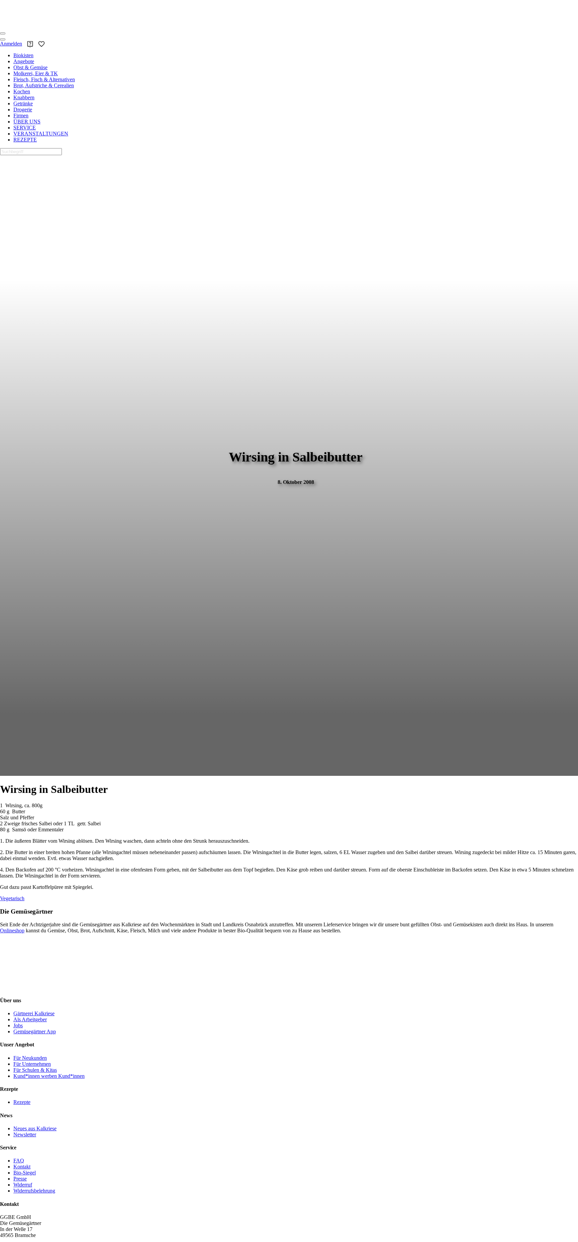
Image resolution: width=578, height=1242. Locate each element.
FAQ (18, 1160)
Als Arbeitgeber (30, 1019)
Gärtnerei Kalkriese (34, 1013)
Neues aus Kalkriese (35, 1128)
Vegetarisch (12, 898)
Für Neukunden (30, 1058)
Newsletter (24, 1134)
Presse (20, 1178)
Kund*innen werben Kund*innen (49, 1076)
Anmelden (11, 43)
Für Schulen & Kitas (35, 1070)
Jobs (18, 1025)
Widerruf (22, 1184)
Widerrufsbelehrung (34, 1191)
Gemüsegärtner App (34, 1031)
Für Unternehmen (32, 1064)
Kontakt (21, 1166)
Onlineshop (12, 930)
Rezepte (21, 1102)
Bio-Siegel (24, 1172)
